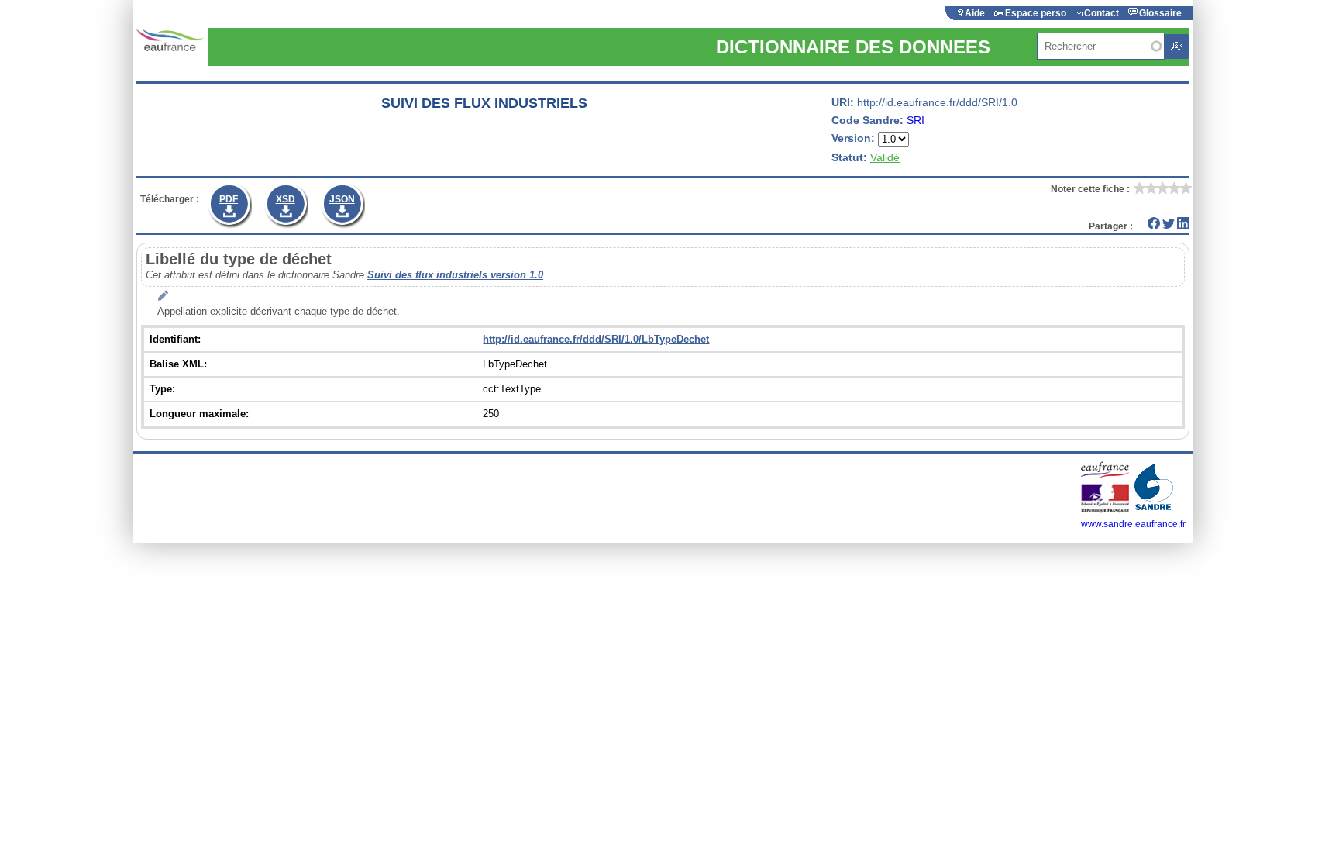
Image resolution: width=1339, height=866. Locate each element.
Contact (1101, 13)
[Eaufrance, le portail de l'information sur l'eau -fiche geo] (170, 41)
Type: (162, 389)
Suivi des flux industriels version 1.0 (455, 275)
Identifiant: (175, 339)
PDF (228, 199)
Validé (885, 157)
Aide (975, 13)
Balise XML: (178, 364)
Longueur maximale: (199, 413)
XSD (285, 199)
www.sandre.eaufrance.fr (1133, 524)
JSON (342, 199)
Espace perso (1035, 13)
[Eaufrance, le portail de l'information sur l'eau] (1106, 510)
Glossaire (1160, 13)
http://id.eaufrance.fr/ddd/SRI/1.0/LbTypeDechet (596, 339)
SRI (915, 120)
